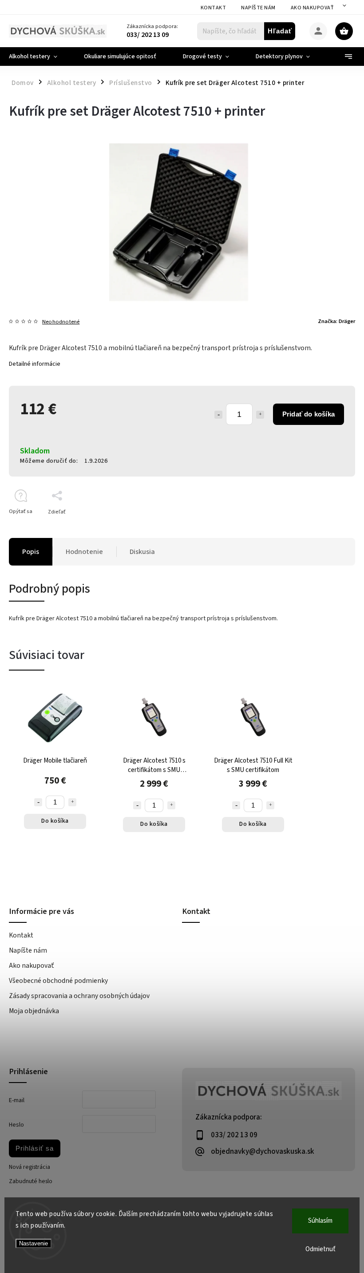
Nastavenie (33, 1243)
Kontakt (213, 8)
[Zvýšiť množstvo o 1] (260, 415)
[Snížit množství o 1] (38, 802)
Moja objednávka (34, 1011)
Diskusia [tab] (142, 552)
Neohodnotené (60, 322)
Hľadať (280, 31)
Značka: (336, 321)
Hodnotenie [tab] (84, 552)
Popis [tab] (30, 552)
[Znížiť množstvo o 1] (218, 415)
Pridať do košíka (308, 414)
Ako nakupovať (312, 8)
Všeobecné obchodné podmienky (58, 981)
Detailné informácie (34, 364)
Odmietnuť (320, 1249)
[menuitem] (40, 56)
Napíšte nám (258, 8)
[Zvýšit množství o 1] (72, 802)
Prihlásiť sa (35, 1148)
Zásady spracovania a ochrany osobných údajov (79, 996)
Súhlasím (320, 1220)
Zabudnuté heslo (30, 1181)
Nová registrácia (29, 1167)
